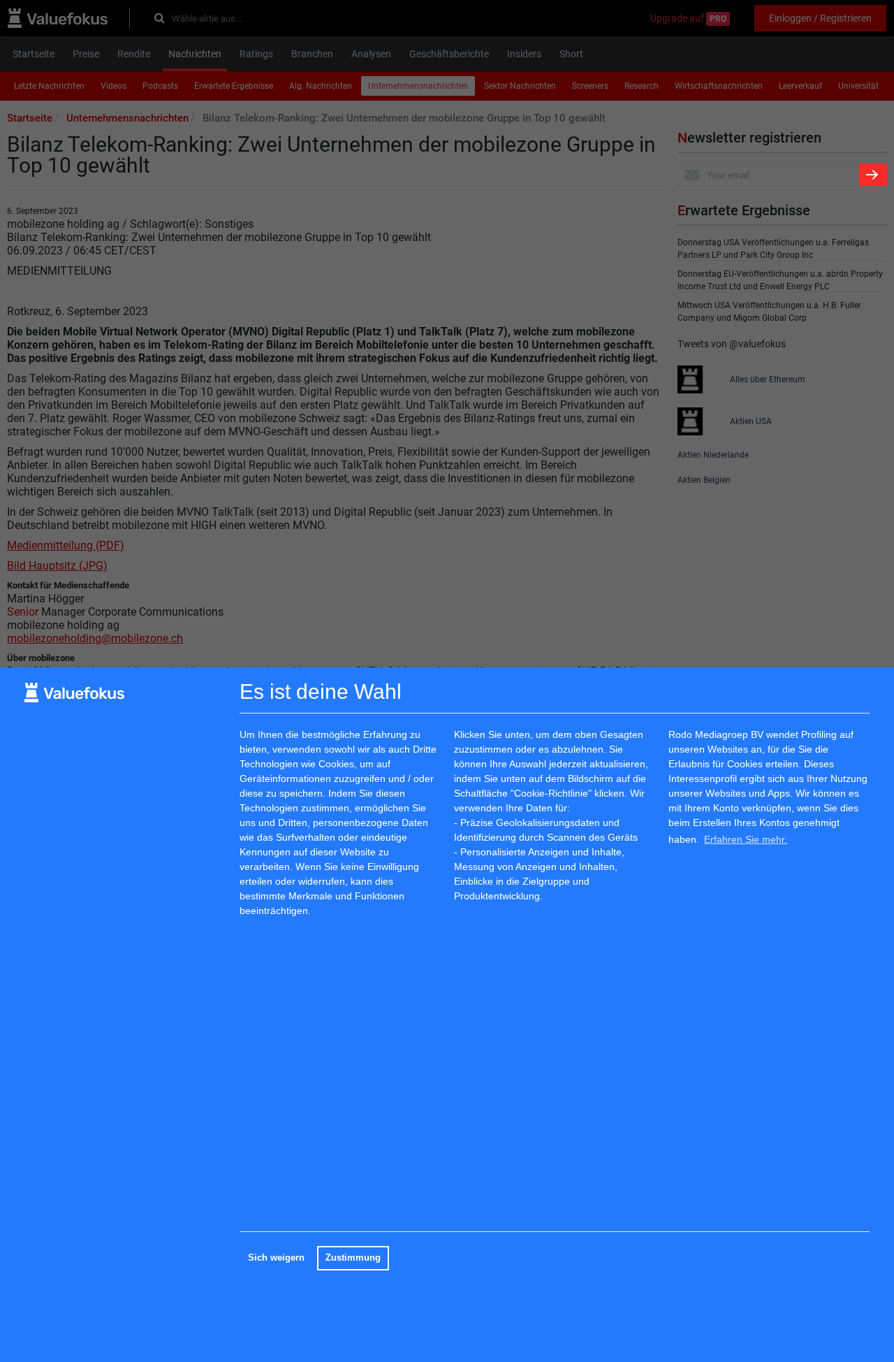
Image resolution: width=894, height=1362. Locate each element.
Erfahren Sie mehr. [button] (745, 839)
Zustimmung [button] (353, 1258)
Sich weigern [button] (276, 1258)
